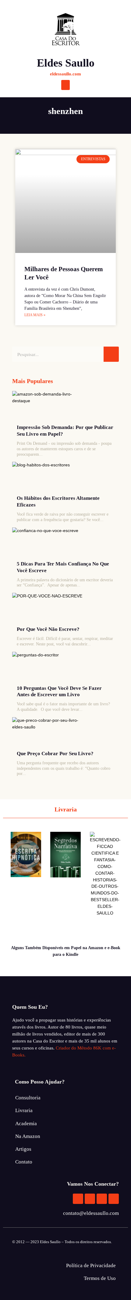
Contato (23, 1162)
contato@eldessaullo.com (91, 1213)
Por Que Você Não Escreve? (48, 629)
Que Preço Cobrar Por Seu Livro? (55, 753)
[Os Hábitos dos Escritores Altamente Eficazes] (50, 477)
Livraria (24, 1110)
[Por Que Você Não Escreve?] (50, 608)
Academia (26, 1123)
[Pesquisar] (111, 354)
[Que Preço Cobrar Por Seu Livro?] (50, 732)
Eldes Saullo (65, 63)
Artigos (23, 1149)
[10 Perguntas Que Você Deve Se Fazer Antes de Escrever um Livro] (50, 667)
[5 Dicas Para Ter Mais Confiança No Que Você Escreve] (50, 542)
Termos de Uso (100, 1278)
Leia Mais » (34, 315)
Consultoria (28, 1098)
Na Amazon (27, 1136)
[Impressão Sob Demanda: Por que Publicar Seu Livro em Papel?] (50, 406)
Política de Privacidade (91, 1265)
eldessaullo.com (65, 73)
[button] (65, 85)
